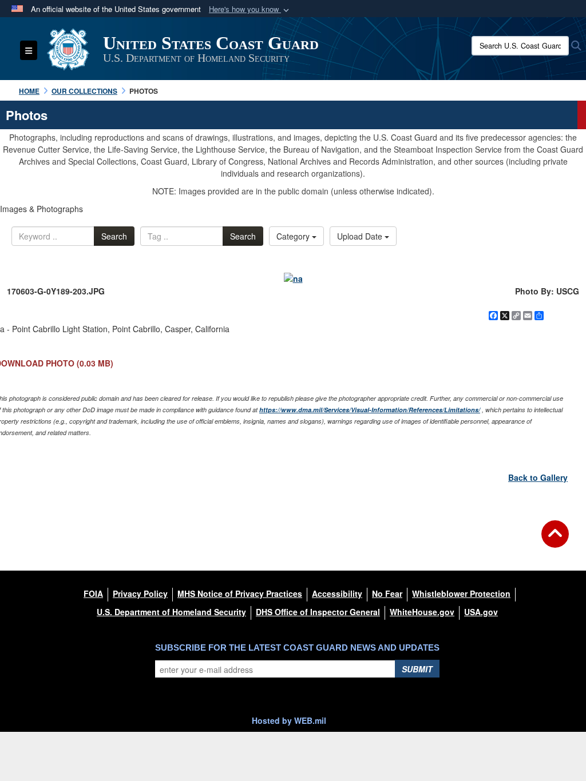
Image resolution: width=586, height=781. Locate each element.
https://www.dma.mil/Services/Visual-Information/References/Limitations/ (369, 409)
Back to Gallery (538, 477)
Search (114, 236)
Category (294, 236)
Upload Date (361, 236)
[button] (250, 9)
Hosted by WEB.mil (289, 720)
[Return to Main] (555, 541)
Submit (417, 669)
